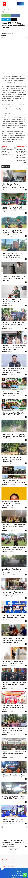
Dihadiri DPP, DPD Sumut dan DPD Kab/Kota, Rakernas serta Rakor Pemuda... (13, 526)
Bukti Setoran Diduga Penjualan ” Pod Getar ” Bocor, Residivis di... (12, 662)
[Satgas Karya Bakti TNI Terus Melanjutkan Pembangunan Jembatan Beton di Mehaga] (14, 245)
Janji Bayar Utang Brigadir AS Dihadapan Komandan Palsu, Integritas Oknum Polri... (11, 503)
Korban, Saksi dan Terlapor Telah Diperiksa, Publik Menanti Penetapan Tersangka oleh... (12, 370)
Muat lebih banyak (13, 849)
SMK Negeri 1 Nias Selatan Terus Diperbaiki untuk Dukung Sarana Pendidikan (13, 278)
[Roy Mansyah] (2, 12)
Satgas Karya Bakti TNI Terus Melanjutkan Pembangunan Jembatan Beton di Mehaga (11, 255)
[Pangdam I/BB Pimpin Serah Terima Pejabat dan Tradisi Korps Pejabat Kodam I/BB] (14, 674)
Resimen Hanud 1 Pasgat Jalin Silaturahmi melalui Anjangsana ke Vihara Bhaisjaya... (13, 594)
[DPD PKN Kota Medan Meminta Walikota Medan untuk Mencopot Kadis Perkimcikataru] (14, 832)
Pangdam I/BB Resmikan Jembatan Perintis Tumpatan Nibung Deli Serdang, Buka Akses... (13, 347)
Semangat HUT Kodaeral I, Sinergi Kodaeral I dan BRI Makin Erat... (13, 820)
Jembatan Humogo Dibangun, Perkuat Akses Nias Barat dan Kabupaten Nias (11, 459)
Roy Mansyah (8, 12)
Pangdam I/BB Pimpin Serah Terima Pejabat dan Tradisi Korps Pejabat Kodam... (13, 684)
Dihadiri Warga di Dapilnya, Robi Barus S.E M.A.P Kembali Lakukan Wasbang (13, 707)
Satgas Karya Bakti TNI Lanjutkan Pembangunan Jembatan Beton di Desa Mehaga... (13, 436)
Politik (3, 35)
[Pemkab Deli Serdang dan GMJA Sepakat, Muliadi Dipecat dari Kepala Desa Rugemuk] (14, 720)
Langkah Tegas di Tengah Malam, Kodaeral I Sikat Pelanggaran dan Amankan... (13, 798)
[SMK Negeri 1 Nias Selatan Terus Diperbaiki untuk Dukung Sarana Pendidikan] (14, 268)
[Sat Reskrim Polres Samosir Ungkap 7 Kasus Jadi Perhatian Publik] (14, 767)
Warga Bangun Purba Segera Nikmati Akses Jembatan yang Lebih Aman (11, 571)
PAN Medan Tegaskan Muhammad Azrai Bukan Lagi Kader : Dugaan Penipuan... (13, 617)
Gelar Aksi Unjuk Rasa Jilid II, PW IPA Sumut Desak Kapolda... (12, 393)
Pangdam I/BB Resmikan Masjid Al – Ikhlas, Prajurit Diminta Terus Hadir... (13, 753)
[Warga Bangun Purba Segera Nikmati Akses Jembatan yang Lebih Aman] (14, 561)
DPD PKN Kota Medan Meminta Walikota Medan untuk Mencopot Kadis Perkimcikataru (12, 842)
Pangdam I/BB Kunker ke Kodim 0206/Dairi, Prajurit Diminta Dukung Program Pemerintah (13, 209)
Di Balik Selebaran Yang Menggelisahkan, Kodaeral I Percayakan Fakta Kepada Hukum (12, 186)
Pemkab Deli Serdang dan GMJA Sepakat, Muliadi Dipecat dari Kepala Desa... (12, 730)
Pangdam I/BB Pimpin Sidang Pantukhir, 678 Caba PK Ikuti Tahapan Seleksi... (11, 301)
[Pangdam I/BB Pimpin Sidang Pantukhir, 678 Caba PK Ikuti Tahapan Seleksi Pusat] (14, 291)
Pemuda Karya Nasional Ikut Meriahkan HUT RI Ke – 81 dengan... (13, 481)
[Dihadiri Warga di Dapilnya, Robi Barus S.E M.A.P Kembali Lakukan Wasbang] (14, 697)
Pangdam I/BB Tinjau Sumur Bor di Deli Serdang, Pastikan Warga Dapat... (13, 324)
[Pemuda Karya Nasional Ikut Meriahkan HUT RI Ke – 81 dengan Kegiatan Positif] (14, 472)
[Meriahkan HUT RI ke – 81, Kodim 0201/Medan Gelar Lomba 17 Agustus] (14, 539)
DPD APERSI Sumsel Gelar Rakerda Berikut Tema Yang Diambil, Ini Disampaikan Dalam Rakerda (21, 159)
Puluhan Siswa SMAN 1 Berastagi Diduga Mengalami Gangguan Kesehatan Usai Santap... (13, 640)
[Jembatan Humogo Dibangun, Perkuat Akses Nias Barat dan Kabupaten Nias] (14, 449)
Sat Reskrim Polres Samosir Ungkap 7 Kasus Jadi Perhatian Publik (13, 776)
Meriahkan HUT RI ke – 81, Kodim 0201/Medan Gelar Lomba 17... (13, 549)
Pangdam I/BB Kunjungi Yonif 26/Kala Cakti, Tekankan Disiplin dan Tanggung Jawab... (12, 232)
